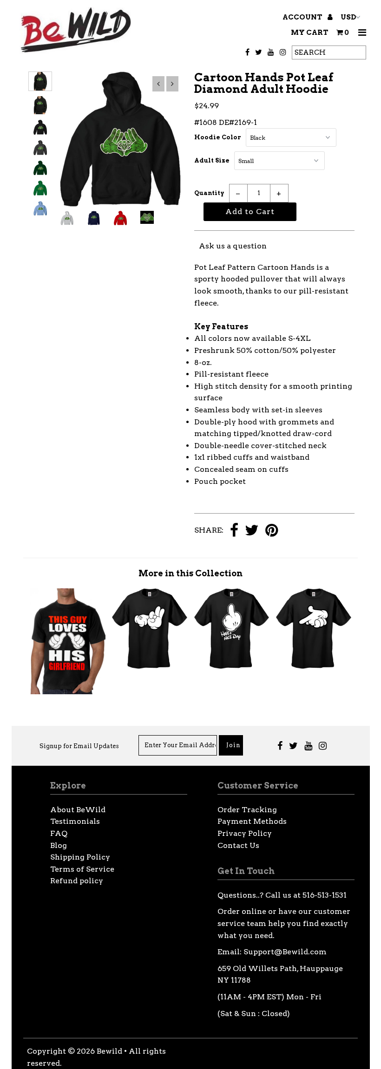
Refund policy (76, 880)
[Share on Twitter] (252, 531)
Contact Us (238, 845)
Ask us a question (233, 245)
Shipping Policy (80, 857)
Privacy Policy (244, 833)
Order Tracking (247, 809)
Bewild (109, 1051)
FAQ (58, 833)
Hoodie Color (217, 137)
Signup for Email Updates (79, 746)
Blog (58, 845)
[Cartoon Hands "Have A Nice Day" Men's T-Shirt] (231, 666)
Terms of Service (82, 869)
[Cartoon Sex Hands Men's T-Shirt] (149, 666)
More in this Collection (190, 573)
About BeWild (77, 809)
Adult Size (212, 160)
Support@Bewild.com (285, 951)
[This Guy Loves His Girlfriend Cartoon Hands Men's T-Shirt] (67, 691)
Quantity (209, 192)
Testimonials (75, 821)
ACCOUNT (303, 17)
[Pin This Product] (271, 531)
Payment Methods (252, 821)
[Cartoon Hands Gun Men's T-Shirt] (313, 666)
